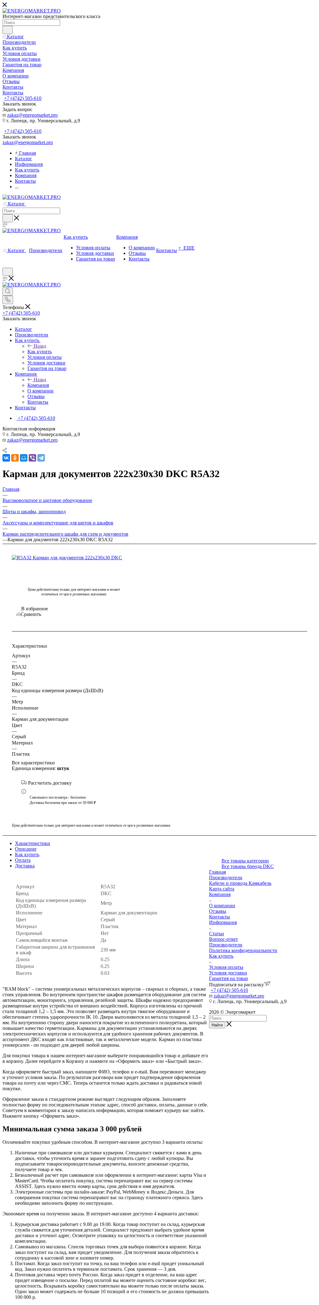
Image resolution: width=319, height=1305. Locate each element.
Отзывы (217, 911)
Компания (38, 385)
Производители (225, 877)
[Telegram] (41, 458)
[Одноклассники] (15, 458)
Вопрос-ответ (223, 939)
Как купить (39, 351)
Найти (217, 1025)
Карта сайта (221, 888)
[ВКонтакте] (6, 458)
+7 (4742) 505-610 (22, 98)
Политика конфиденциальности (243, 950)
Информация (223, 922)
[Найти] (7, 30)
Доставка (25, 865)
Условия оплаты (226, 967)
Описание (25, 849)
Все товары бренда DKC (247, 866)
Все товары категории (245, 860)
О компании (222, 905)
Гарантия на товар (228, 978)
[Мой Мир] (23, 458)
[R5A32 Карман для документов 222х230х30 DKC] (74, 558)
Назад (40, 346)
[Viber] (32, 458)
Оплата (23, 860)
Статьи (216, 933)
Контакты (219, 916)
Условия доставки (228, 972)
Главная (217, 872)
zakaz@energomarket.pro (32, 115)
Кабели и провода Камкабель (240, 883)
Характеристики (32, 843)
